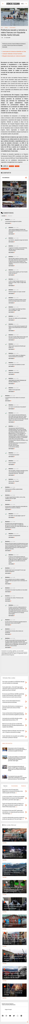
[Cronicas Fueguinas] (13, 4)
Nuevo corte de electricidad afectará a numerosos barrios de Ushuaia (14, 958)
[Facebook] (2, 1016)
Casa (2, 27)
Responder (7, 223)
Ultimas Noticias (12, 27)
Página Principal (8, 1009)
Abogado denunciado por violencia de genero (14, 56)
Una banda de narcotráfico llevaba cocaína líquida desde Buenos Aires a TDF (13, 889)
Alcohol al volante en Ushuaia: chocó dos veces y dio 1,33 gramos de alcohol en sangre (13, 855)
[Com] (21, 1016)
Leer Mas (4, 842)
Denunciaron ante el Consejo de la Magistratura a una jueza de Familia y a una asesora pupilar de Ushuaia (17, 749)
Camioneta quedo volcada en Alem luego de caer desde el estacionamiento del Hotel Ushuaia (13, 189)
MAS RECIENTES (7, 743)
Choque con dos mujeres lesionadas (13, 204)
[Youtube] (10, 1016)
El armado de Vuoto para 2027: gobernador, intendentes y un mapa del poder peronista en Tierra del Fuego (17, 778)
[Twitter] (14, 1016)
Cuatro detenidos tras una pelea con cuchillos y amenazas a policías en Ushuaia (14, 906)
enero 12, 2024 (15, 378)
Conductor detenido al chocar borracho (12, 53)
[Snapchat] (17, 1016)
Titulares (6, 27)
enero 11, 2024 (12, 219)
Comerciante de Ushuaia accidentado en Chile (14, 51)
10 (4, 986)
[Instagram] (6, 1016)
